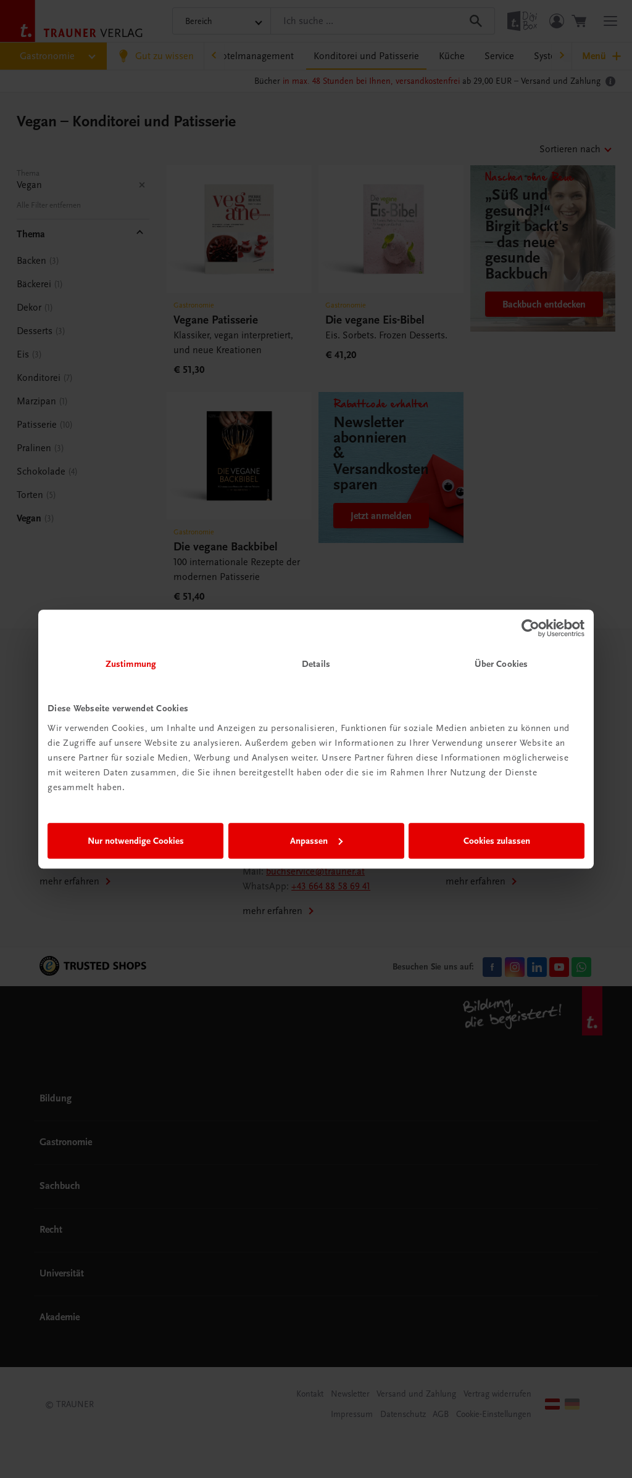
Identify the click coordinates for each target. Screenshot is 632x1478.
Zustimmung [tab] (131, 663)
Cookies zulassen (497, 840)
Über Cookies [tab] (501, 663)
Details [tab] (316, 663)
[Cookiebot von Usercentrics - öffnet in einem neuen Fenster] (530, 628)
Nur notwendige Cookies (136, 840)
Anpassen (309, 840)
